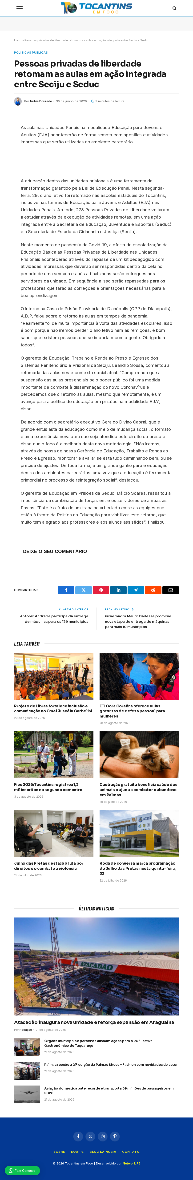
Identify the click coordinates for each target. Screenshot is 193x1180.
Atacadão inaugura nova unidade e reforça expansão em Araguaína (94, 1022)
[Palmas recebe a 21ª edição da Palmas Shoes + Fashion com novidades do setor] (27, 1071)
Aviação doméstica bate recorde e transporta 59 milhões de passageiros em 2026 (109, 1090)
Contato (130, 1151)
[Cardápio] (19, 8)
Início (17, 40)
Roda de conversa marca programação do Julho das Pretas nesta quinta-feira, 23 (138, 868)
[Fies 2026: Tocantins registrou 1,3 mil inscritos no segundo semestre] (53, 755)
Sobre (59, 1151)
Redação (26, 1029)
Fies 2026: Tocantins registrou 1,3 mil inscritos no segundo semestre (48, 787)
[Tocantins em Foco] (97, 8)
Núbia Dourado (41, 101)
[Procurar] (174, 8)
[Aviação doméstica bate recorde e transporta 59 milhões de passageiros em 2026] (27, 1094)
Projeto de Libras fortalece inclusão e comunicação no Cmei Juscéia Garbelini (53, 709)
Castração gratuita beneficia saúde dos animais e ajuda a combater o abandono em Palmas (138, 789)
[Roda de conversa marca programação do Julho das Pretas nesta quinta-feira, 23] (139, 833)
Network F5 (132, 1163)
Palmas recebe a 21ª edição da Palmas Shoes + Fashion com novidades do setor (111, 1064)
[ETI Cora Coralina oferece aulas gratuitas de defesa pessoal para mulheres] (139, 676)
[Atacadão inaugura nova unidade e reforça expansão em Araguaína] (96, 966)
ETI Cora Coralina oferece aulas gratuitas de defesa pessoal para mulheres (132, 711)
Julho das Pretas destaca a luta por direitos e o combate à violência (48, 866)
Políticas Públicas (31, 52)
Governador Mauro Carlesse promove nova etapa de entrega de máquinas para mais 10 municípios (138, 621)
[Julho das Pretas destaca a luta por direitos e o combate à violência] (53, 833)
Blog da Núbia (103, 1151)
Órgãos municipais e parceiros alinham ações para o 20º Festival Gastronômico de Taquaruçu (98, 1043)
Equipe (77, 1151)
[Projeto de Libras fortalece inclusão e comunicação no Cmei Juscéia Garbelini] (53, 676)
